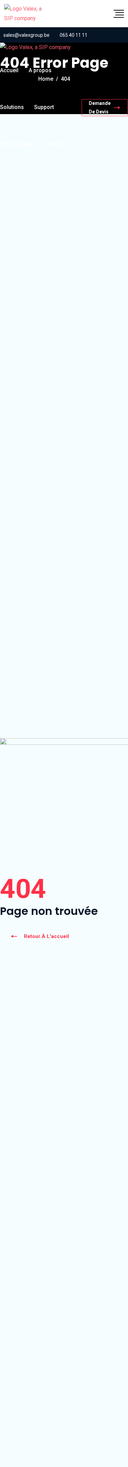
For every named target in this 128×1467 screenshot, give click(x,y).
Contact (52, 144)
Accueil (9, 70)
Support (44, 107)
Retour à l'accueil (46, 936)
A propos (40, 70)
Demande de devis (100, 107)
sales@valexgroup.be (26, 35)
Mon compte (16, 144)
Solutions (12, 107)
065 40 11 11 (73, 35)
